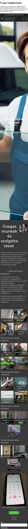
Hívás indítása (14, 512)
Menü (25, 19)
